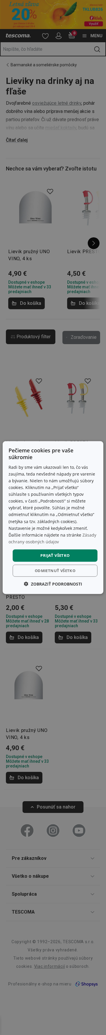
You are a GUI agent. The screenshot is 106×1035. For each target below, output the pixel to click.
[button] (53, 583)
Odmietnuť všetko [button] (55, 570)
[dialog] (53, 517)
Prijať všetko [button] (54, 555)
